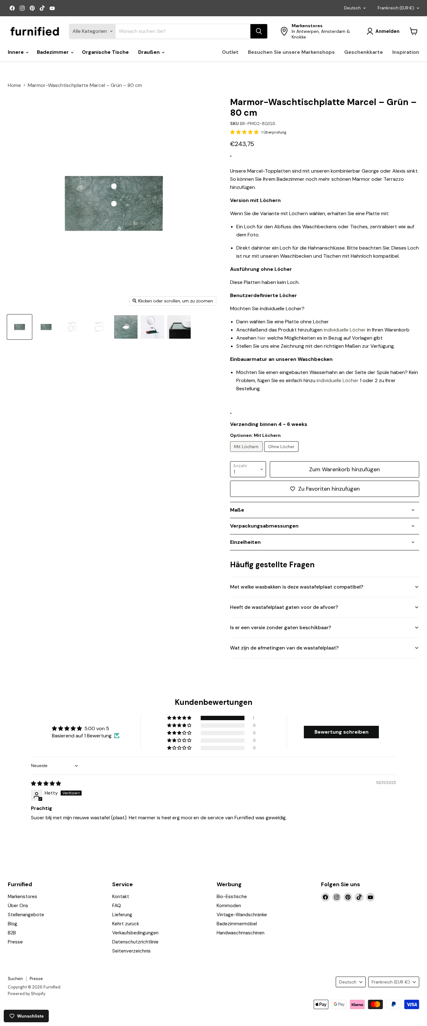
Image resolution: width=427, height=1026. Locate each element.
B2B (12, 933)
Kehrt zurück (125, 924)
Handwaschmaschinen (240, 933)
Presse (15, 942)
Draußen (149, 52)
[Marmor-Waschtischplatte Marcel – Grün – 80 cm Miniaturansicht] (46, 327)
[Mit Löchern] (247, 453)
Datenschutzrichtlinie (135, 942)
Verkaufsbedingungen (135, 933)
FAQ (116, 905)
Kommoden (229, 905)
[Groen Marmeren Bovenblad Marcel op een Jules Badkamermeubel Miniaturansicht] (152, 327)
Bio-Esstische (232, 896)
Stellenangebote (26, 915)
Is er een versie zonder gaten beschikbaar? (280, 627)
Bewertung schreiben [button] (341, 732)
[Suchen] (258, 31)
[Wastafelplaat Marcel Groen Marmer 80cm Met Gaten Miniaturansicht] (125, 327)
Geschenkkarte (363, 52)
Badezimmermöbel (237, 924)
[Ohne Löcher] (282, 453)
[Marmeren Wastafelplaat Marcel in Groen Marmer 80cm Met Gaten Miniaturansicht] (19, 327)
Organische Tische (105, 52)
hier (262, 338)
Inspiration (405, 52)
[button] (179, 718)
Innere (16, 52)
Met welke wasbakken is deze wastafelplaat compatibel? (296, 587)
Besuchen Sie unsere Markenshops (291, 52)
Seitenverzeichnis (131, 951)
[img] (46, 783)
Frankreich (396, 8)
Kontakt (120, 896)
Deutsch (352, 8)
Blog (12, 924)
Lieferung (122, 915)
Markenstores (22, 896)
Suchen (15, 978)
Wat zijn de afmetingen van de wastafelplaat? (284, 647)
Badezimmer (53, 52)
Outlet (230, 52)
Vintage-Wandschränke (242, 915)
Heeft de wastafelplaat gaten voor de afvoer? (284, 607)
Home (14, 85)
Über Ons (18, 905)
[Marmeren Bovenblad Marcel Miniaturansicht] (179, 327)
